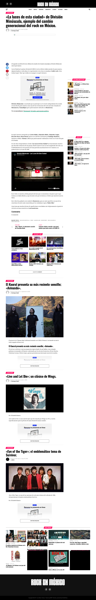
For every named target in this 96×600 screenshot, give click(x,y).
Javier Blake (37, 220)
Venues (65, 9)
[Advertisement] (37, 123)
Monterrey (44, 220)
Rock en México (52, 220)
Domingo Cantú (15, 30)
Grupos (35, 9)
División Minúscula (25, 220)
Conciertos (47, 9)
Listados (54, 9)
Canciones (41, 9)
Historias (60, 9)
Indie (32, 220)
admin (12, 460)
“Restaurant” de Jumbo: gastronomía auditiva (36, 111)
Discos (30, 9)
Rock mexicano (15, 221)
